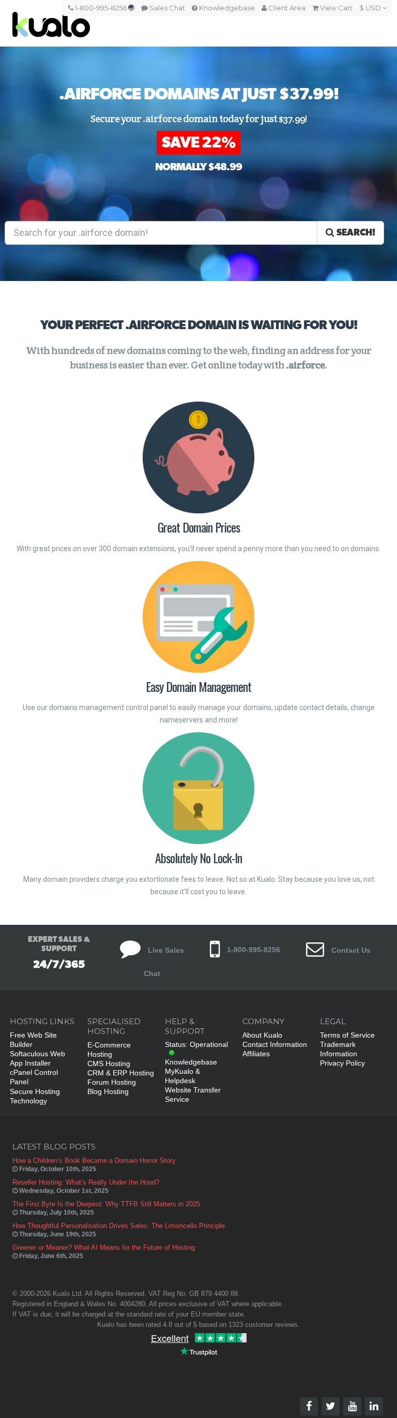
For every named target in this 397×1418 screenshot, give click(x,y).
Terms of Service (347, 1035)
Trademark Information (338, 1049)
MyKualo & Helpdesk (182, 1076)
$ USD (371, 8)
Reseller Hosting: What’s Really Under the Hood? (85, 1182)
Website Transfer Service (193, 1094)
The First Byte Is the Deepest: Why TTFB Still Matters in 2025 (106, 1204)
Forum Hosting (111, 1082)
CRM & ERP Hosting (120, 1073)
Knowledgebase (226, 8)
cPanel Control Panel (34, 1077)
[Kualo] (159, 23)
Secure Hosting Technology (35, 1096)
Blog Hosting (108, 1091)
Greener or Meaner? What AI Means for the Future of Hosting (103, 1247)
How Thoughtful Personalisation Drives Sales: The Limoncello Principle (118, 1226)
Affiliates (256, 1054)
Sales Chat (166, 8)
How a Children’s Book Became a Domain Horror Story (94, 1160)
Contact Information (274, 1044)
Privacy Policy (342, 1063)
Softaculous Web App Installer (37, 1058)
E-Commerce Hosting (109, 1049)
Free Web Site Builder (33, 1039)
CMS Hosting (108, 1063)
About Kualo (262, 1035)
